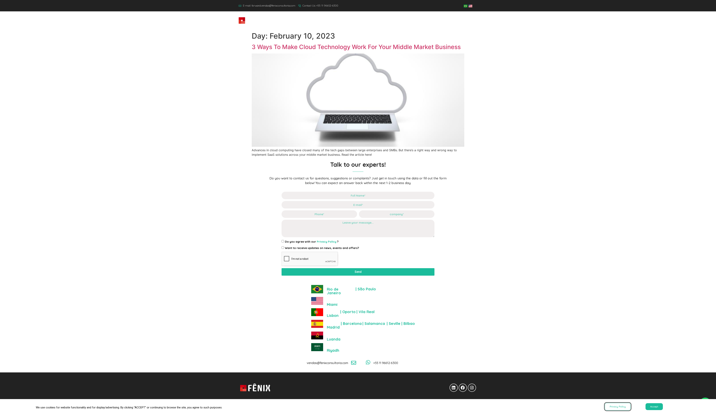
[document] (358, 207)
